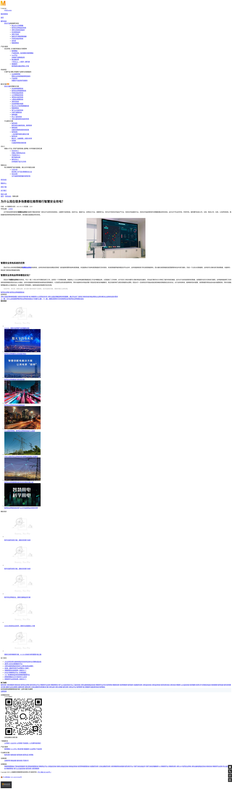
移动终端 (20, 749)
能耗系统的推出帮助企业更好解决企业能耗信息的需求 (100, 296)
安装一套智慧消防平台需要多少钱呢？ (17, 668)
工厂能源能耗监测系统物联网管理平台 (17, 674)
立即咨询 (4, 691)
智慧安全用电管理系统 (17, 292)
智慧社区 (26, 755)
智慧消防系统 (165, 685)
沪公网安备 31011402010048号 (12, 777)
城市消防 (66, 687)
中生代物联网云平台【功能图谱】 (15, 672)
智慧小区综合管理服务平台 (13, 664)
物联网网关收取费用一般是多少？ (15, 670)
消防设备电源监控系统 (88, 685)
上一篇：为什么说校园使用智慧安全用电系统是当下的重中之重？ (22, 299)
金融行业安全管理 (11, 687)
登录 (2, 194)
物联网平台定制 (45, 685)
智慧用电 (109, 685)
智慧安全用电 (5, 292)
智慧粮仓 (102, 687)
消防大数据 (58, 687)
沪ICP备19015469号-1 (44, 772)
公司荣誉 (19, 743)
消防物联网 (10, 685)
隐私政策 (13, 760)
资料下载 (4, 187)
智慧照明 (79, 687)
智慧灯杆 (199, 685)
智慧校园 (220, 685)
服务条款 (19, 760)
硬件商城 (4, 21)
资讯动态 (4, 179)
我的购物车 (4, 14)
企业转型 (33, 749)
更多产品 (7, 23)
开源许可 (26, 760)
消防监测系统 (156, 685)
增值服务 (27, 749)
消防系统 (173, 685)
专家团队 (26, 743)
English (9, 10)
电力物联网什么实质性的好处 (38, 296)
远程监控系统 (52, 766)
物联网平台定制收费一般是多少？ (15, 679)
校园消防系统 (94, 687)
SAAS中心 (14, 749)
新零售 (31, 755)
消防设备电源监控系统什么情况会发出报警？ (19, 666)
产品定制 (39, 749)
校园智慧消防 (138, 685)
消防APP (179, 766)
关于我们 (4, 190)
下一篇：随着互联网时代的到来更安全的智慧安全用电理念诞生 (63, 299)
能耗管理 (214, 685)
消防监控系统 (147, 685)
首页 (2, 17)
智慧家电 (19, 755)
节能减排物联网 (20, 766)
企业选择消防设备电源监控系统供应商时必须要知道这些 (22, 661)
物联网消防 (116, 685)
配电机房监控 (206, 685)
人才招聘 (32, 743)
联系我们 (38, 743)
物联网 (178, 685)
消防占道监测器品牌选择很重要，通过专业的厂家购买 (65, 296)
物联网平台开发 (101, 685)
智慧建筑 (193, 685)
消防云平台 (72, 687)
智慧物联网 (123, 685)
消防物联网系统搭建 (117, 766)
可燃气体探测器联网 (151, 766)
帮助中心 (4, 183)
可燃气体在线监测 (139, 766)
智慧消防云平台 (35, 685)
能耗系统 (17, 685)
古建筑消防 (21, 687)
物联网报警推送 (9, 766)
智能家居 (13, 755)
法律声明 (7, 760)
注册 (5, 194)
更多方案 (7, 86)
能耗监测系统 (73, 766)
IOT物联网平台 (163, 766)
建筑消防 (28, 687)
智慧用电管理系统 (84, 766)
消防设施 (52, 687)
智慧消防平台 (128, 766)
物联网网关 (54, 685)
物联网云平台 (43, 766)
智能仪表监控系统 (63, 766)
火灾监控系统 (185, 685)
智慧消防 (4, 685)
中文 (5, 10)
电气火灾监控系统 (64, 685)
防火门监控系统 (75, 685)
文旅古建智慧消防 (105, 766)
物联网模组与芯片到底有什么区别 (15, 677)
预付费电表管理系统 (31, 766)
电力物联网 (86, 687)
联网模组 (7, 749)
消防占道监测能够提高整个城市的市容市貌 (14, 296)
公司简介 (7, 743)
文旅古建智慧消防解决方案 (40, 687)
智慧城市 (130, 685)
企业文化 (13, 743)
